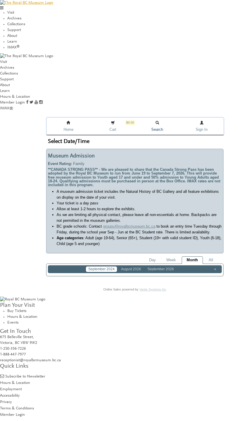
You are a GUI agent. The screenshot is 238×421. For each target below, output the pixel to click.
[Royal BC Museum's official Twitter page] (31, 103)
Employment (11, 389)
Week (171, 260)
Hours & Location (15, 97)
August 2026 (131, 269)
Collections (16, 24)
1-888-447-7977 (13, 355)
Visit (10, 13)
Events (13, 323)
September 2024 (101, 269)
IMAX (13, 48)
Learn (12, 42)
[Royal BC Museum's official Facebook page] (27, 103)
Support (14, 30)
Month (192, 260)
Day (152, 260)
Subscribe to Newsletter (25, 376)
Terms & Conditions (17, 408)
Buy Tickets (16, 311)
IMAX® (6, 108)
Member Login (12, 103)
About (12, 36)
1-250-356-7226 (13, 349)
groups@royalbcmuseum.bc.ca (129, 226)
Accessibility (10, 395)
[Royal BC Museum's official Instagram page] (41, 103)
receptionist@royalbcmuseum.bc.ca (30, 360)
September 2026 (160, 269)
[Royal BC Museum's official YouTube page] (36, 103)
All (211, 260)
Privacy (6, 402)
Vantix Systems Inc (152, 289)
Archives (14, 19)
